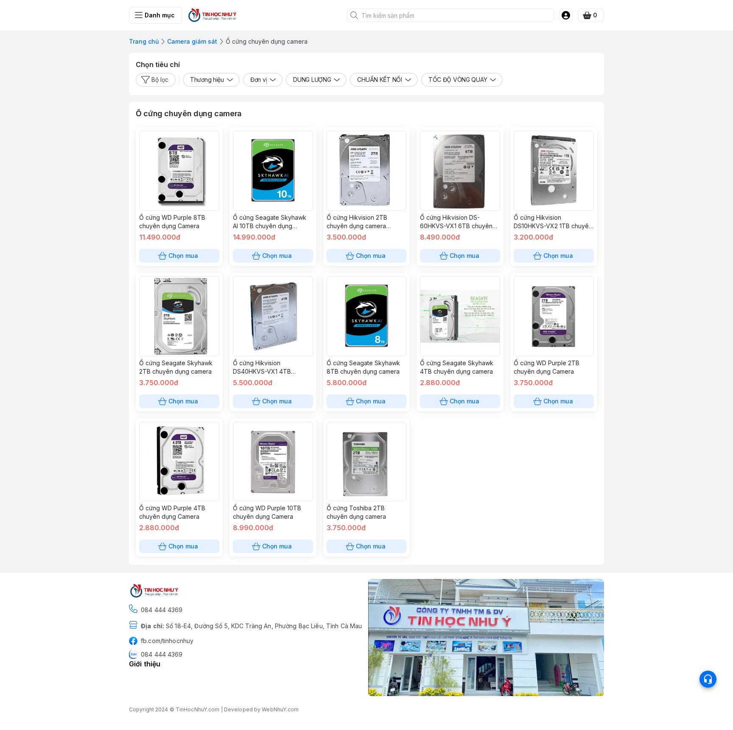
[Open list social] (707, 679)
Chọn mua (183, 255)
